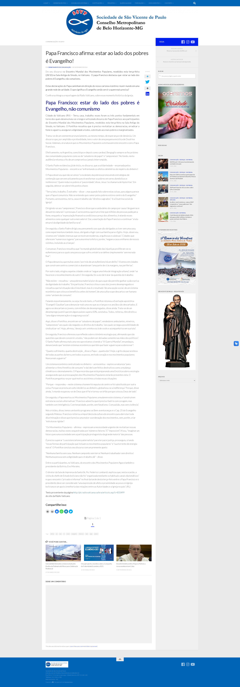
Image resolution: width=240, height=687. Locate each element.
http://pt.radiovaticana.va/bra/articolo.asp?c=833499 (98, 492)
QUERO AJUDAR (125, 3)
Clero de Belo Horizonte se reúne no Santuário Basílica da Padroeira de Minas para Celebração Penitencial (62, 566)
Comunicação (52, 42)
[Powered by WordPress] (53, 682)
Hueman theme (68, 682)
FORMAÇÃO (139, 3)
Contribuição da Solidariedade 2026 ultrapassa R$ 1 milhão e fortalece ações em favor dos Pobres (181, 217)
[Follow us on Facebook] (183, 42)
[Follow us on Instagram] (188, 42)
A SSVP (46, 3)
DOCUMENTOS (154, 3)
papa (91, 534)
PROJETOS (111, 3)
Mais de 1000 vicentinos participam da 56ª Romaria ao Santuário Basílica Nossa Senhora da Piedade (183, 176)
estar (68, 534)
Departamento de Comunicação (59, 67)
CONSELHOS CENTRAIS (79, 3)
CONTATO (168, 3)
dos (60, 534)
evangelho (74, 534)
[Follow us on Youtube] (192, 42)
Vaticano (172, 200)
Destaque (182, 159)
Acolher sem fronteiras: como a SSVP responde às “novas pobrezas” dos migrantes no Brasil (182, 204)
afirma (52, 534)
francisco (81, 534)
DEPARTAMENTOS (59, 3)
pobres (96, 534)
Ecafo (61, 42)
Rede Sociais (162, 145)
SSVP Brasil (189, 159)
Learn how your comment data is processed (83, 646)
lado (87, 534)
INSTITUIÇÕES (97, 3)
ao (56, 534)
